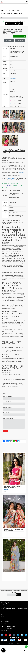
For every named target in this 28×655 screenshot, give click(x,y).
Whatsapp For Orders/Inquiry (19, 36)
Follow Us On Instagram (16, 100)
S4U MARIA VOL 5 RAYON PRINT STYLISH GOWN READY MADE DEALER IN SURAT (13, 487)
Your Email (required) (7, 407)
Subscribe (18, 594)
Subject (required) (6, 412)
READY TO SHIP (5, 7)
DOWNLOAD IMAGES (9, 40)
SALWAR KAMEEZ (10, 10)
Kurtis (18, 10)
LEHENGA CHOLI (18, 13)
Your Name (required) (7, 396)
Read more (6, 489)
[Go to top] (24, 650)
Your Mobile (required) (7, 401)
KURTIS (17, 149)
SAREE (2, 10)
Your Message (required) (8, 418)
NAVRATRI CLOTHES (15, 7)
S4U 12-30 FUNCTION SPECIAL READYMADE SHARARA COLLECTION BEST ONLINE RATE (14, 574)
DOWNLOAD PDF (20, 40)
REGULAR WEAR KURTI (15, 151)
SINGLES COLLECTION (6, 13)
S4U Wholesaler (13, 78)
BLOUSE (24, 7)
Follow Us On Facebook (16, 103)
